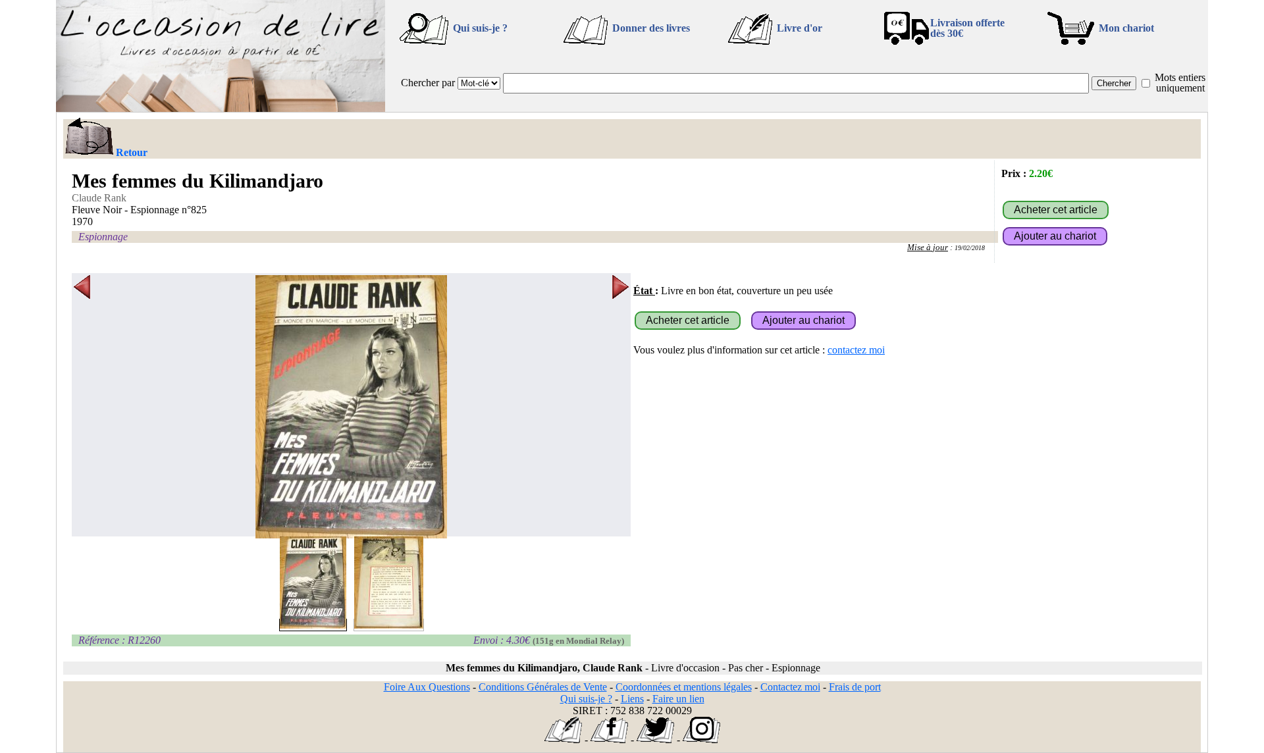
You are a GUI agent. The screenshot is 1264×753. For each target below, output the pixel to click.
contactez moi (856, 349)
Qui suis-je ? (480, 28)
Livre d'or (799, 28)
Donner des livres (651, 28)
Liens (632, 698)
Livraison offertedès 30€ (967, 28)
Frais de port (855, 686)
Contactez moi (790, 686)
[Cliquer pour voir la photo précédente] (82, 406)
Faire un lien (678, 698)
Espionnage (103, 236)
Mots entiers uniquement (1180, 82)
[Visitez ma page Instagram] (701, 739)
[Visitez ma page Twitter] (655, 739)
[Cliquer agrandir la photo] (351, 406)
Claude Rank (99, 197)
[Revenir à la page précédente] (88, 138)
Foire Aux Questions (427, 686)
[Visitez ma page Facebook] (609, 739)
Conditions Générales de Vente (543, 686)
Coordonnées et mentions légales (684, 686)
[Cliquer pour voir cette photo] (313, 625)
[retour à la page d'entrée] (220, 108)
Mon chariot (1126, 28)
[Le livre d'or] (563, 739)
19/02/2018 (970, 247)
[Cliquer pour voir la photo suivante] (620, 406)
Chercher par (428, 82)
